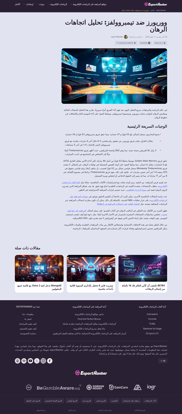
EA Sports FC (152, 333)
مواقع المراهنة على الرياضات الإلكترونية (89, 4)
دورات (41, 4)
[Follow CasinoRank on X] (37, 361)
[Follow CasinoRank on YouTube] (30, 361)
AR (164, 361)
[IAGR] (151, 387)
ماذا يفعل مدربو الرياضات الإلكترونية (89, 328)
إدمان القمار (72, 410)
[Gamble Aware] (59, 387)
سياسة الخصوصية (28, 333)
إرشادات (29, 4)
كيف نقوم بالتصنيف (28, 328)
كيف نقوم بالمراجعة (28, 323)
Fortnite (152, 318)
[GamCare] (118, 387)
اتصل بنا (28, 318)
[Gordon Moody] (95, 387)
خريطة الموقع (41, 410)
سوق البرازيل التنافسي (136, 190)
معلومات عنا (28, 314)
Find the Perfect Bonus (89, 318)
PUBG (152, 323)
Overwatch (152, 314)
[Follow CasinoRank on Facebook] (49, 361)
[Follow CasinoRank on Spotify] (24, 361)
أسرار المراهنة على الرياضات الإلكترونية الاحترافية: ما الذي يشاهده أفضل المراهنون (89, 333)
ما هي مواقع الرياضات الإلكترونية (89, 314)
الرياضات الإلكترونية (58, 4)
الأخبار (17, 4)
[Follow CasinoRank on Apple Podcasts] (17, 361)
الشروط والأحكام (140, 410)
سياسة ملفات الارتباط (105, 410)
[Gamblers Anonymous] (137, 387)
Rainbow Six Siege (152, 328)
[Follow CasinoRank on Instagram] (43, 361)
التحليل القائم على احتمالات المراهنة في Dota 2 (118, 204)
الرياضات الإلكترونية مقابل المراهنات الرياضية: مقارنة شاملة (89, 323)
